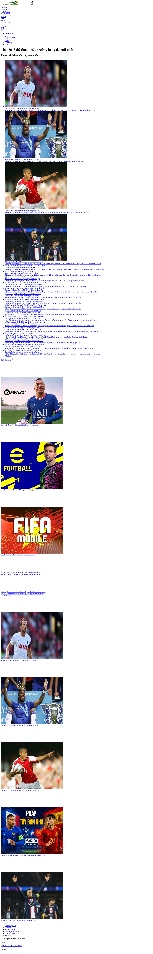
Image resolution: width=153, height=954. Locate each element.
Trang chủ (4, 7)
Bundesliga (8, 43)
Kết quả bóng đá (10, 929)
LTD (2, 15)
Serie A (7, 39)
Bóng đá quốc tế (10, 926)
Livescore (8, 928)
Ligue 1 (7, 44)
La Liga (7, 41)
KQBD (3, 17)
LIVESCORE (5, 13)
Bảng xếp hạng (10, 933)
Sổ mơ (3, 20)
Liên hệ (3, 942)
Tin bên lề (4, 9)
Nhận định (4, 11)
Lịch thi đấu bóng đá (12, 931)
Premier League (10, 37)
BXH (2, 19)
